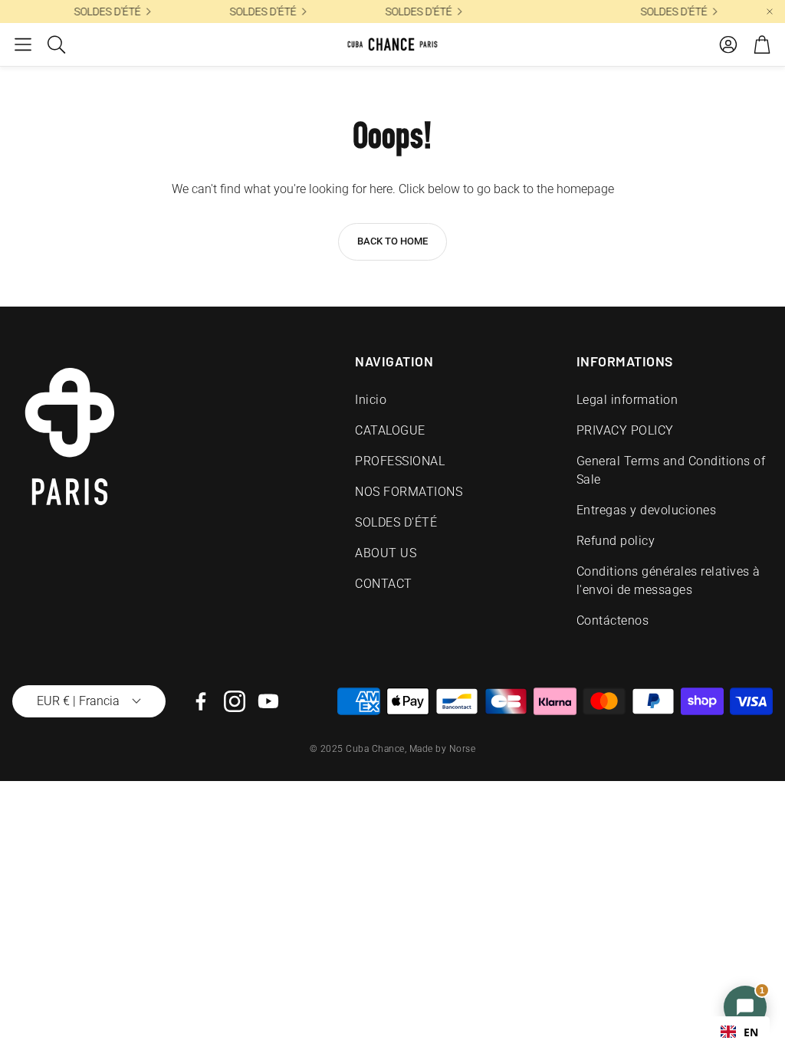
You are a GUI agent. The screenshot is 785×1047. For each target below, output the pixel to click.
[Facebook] (201, 701)
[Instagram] (234, 701)
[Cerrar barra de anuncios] (769, 11)
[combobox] (739, 1031)
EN (751, 1032)
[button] (23, 44)
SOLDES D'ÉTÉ (635, 11)
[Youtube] (268, 701)
